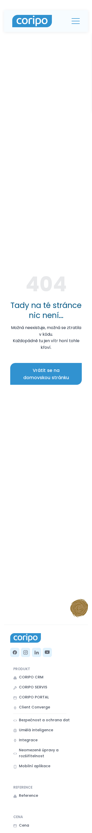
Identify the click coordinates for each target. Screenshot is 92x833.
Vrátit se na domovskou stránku (46, 374)
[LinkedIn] (36, 652)
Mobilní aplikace (34, 766)
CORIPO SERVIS (33, 687)
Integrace (28, 740)
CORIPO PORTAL (34, 697)
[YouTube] (47, 652)
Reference (28, 795)
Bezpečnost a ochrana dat (44, 720)
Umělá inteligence (36, 730)
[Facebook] (14, 652)
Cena (24, 825)
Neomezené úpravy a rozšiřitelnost (39, 753)
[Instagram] (25, 652)
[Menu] (76, 21)
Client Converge (34, 707)
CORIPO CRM (31, 677)
